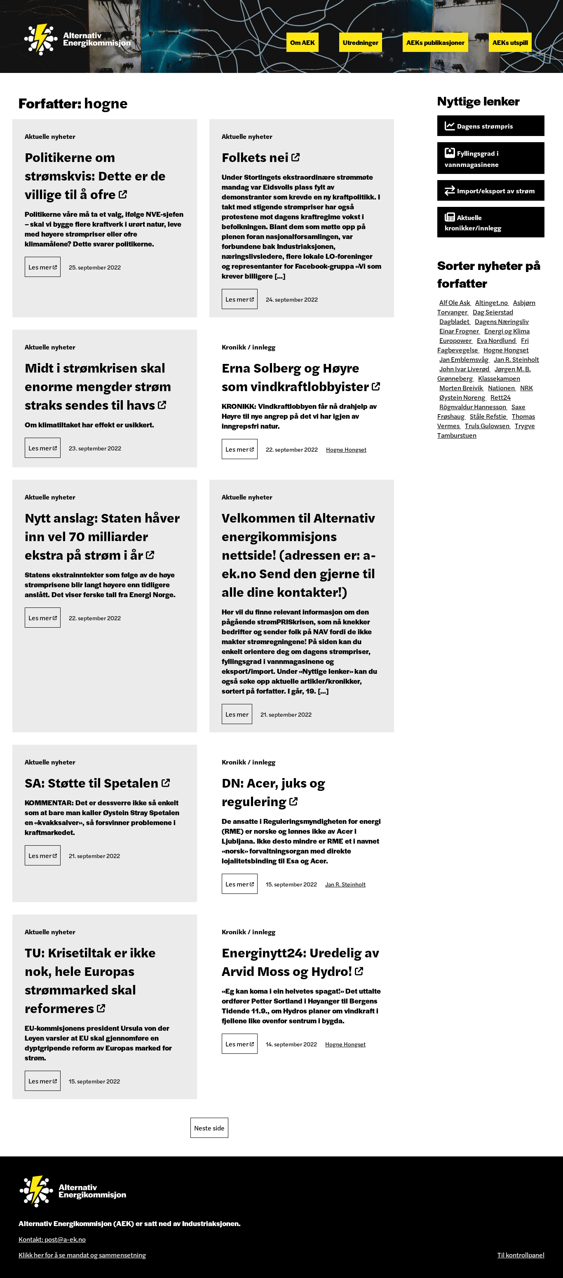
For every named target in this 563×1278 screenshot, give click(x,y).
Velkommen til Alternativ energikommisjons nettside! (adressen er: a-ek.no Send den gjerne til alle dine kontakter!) (299, 554)
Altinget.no (492, 302)
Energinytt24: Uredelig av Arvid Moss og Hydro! (300, 961)
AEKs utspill (510, 42)
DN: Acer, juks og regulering (273, 791)
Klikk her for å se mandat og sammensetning (82, 1254)
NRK (526, 387)
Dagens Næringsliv (502, 321)
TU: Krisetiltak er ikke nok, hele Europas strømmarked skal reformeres (90, 980)
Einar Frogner (459, 330)
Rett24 (500, 397)
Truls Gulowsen (488, 425)
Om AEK (302, 42)
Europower (456, 340)
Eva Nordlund (497, 340)
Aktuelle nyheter (50, 136)
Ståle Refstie (489, 416)
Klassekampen (499, 378)
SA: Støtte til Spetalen (93, 782)
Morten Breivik (461, 387)
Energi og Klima (507, 330)
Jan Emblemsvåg (464, 359)
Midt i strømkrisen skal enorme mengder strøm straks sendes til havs (98, 385)
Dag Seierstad (493, 312)
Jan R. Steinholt (345, 884)
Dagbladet (455, 321)
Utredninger (360, 42)
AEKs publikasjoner (435, 42)
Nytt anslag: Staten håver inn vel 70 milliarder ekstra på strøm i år (102, 535)
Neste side (209, 1128)
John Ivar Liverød (464, 368)
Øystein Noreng (462, 397)
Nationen (502, 387)
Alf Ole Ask (455, 302)
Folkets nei (256, 156)
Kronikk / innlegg (248, 347)
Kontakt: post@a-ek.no (52, 1239)
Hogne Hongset (346, 449)
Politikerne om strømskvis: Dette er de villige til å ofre (95, 175)
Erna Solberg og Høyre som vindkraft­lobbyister (297, 376)
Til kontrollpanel (520, 1254)
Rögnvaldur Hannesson (473, 406)
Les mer (40, 267)
